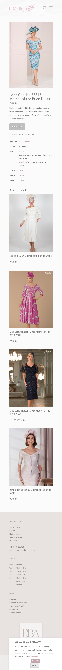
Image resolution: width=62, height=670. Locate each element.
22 (23, 151)
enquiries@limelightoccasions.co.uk (24, 550)
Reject (35, 665)
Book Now (17, 127)
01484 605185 (18, 547)
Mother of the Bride (26, 134)
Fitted (21, 175)
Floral (21, 170)
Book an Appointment (18, 603)
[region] (35, 654)
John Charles (24, 141)
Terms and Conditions (18, 606)
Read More (35, 657)
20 (20, 151)
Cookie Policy (15, 613)
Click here (23, 162)
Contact (12, 599)
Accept (35, 661)
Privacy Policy (14, 609)
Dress (21, 180)
